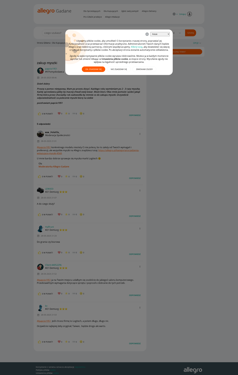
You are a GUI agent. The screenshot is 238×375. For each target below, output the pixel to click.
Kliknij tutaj (136, 46)
